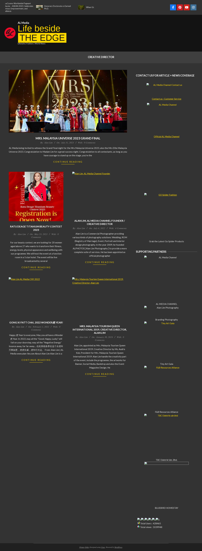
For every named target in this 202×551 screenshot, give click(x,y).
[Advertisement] (152, 32)
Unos (103, 547)
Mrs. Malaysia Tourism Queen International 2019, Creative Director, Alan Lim (99, 329)
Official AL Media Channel (166, 136)
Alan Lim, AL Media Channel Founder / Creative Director (99, 222)
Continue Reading (68, 161)
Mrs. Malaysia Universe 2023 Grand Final (68, 138)
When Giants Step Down (87, 7)
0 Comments (89, 142)
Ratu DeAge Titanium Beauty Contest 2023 (36, 228)
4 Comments (121, 228)
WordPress (118, 547)
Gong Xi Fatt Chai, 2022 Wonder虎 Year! (36, 322)
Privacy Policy (84, 547)
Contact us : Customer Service (166, 98)
